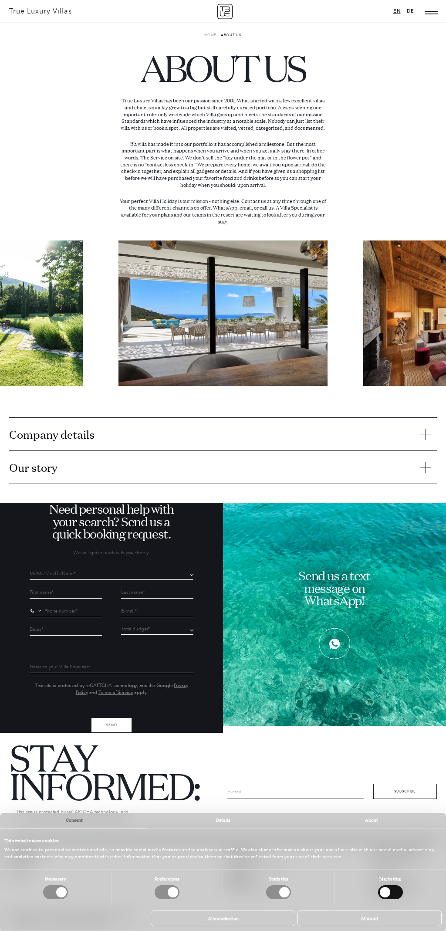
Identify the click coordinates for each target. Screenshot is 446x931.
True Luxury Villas (40, 11)
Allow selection (223, 918)
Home (210, 35)
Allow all (369, 918)
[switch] (167, 892)
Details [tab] (223, 819)
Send (111, 725)
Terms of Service (115, 692)
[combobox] (36, 611)
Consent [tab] (74, 819)
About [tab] (371, 819)
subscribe (405, 791)
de (410, 11)
